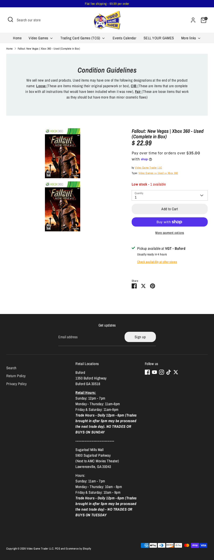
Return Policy (16, 375)
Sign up (140, 337)
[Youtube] (154, 372)
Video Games (39, 38)
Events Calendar (124, 38)
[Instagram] (161, 372)
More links (189, 38)
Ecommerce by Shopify (78, 548)
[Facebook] (147, 372)
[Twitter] (175, 372)
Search (11, 367)
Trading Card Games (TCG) (80, 38)
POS (57, 548)
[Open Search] (10, 19)
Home (17, 38)
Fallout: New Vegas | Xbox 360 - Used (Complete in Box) (49, 48)
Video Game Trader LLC (148, 167)
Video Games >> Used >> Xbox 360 (158, 173)
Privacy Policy (16, 383)
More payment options (169, 233)
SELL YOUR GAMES (159, 38)
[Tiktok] (168, 372)
